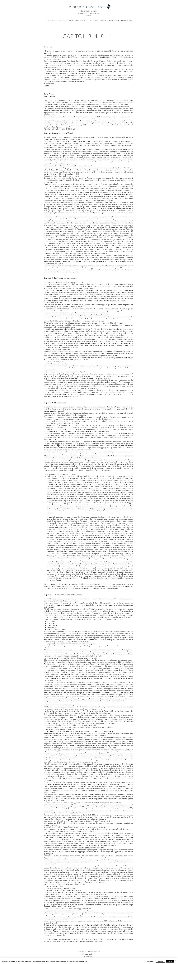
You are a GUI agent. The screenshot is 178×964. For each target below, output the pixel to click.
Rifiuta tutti (160, 961)
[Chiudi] (176, 961)
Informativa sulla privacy (80, 961)
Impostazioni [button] (150, 961)
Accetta (170, 961)
